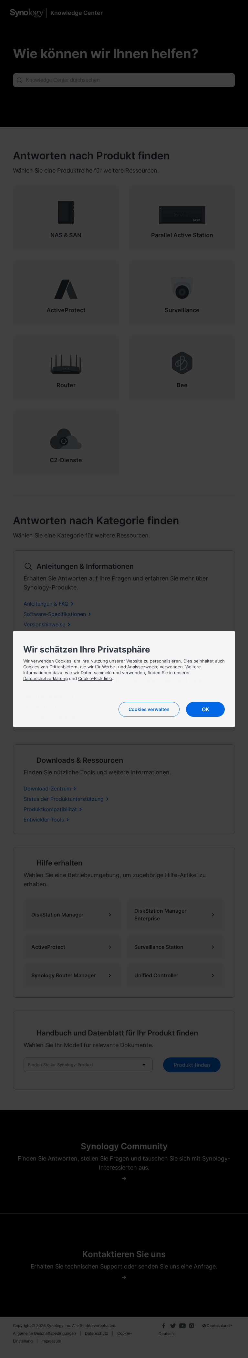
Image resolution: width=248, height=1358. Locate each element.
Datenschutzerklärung (45, 678)
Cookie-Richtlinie (95, 678)
